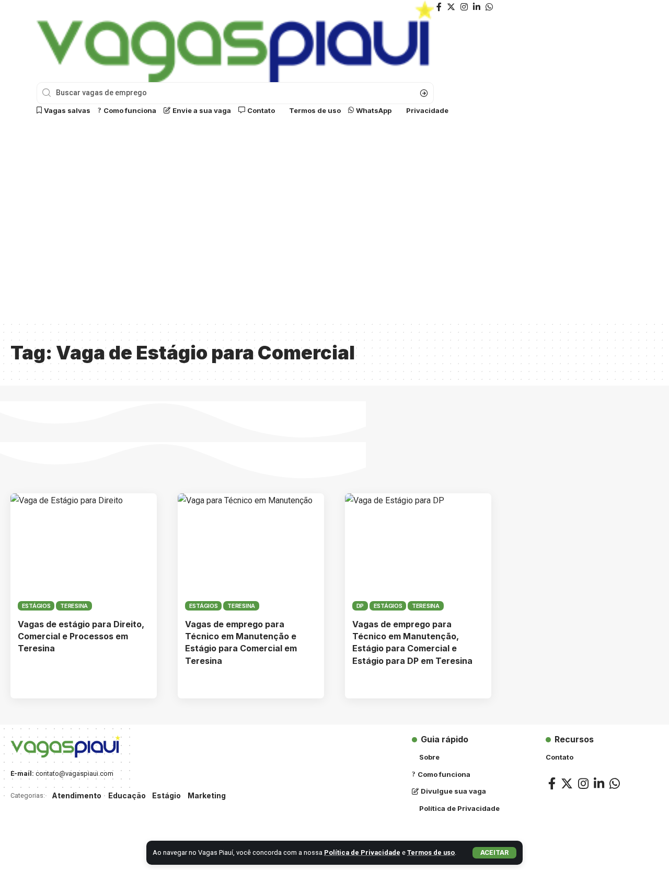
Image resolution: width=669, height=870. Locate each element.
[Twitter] (451, 7)
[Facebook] (439, 7)
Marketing (207, 795)
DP (360, 605)
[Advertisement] (334, 225)
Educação (127, 795)
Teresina (74, 605)
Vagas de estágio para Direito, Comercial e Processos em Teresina (81, 636)
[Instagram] (464, 7)
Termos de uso (431, 852)
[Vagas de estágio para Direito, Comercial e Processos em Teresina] (83, 552)
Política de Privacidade (362, 852)
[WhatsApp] (489, 7)
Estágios (36, 605)
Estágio (166, 795)
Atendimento (76, 795)
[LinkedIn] (476, 7)
